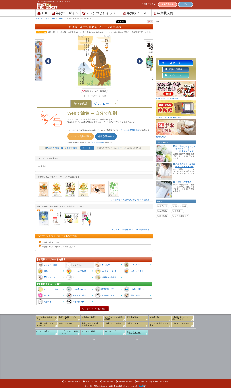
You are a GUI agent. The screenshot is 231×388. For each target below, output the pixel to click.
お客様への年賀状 (108, 277)
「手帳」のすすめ (183, 182)
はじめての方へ (42, 331)
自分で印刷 (80, 103)
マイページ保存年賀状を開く (134, 332)
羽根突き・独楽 (79, 295)
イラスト (138, 13)
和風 (46, 271)
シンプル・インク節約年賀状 (113, 318)
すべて (75, 277)
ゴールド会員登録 (97, 142)
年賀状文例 (154, 317)
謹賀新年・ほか (108, 289)
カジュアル (106, 265)
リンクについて (91, 382)
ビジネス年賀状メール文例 (159, 324)
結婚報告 (163, 211)
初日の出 (163, 206)
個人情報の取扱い (125, 382)
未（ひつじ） (102, 13)
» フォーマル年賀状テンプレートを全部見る (130, 229)
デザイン (67, 13)
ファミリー (135, 265)
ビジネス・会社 (50, 265)
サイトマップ (110, 331)
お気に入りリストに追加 (95, 91)
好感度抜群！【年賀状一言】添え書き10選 (185, 165)
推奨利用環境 (72, 148)
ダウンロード (103, 103)
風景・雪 (47, 302)
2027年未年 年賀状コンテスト (46, 318)
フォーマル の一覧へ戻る (94, 309)
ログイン (186, 4)
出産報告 (178, 211)
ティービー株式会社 (93, 386)
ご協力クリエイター (180, 323)
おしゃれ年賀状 (79, 271)
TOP (44, 13)
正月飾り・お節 (108, 295)
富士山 (43, 166)
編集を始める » (106, 136)
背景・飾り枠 (78, 302)
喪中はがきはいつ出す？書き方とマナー (90, 324)
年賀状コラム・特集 (112, 323)
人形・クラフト (136, 271)
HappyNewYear (79, 289)
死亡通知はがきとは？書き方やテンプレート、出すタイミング (185, 148)
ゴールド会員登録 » (80, 136)
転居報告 (163, 216)
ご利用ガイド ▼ (148, 4)
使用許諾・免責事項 (72, 382)
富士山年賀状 (132, 317)
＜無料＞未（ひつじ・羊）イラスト (181, 318)
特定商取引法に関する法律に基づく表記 (152, 382)
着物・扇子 (135, 295)
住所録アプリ (132, 323)
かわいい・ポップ (108, 271)
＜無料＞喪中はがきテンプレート (45, 324)
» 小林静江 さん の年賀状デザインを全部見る (130, 200)
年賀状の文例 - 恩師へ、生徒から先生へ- (59, 247)
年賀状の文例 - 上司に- (51, 242)
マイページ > (87, 148)
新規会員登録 (167, 4)
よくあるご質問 (88, 331)
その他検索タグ (181, 216)
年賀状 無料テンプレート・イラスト (68, 318)
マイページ (121, 148)
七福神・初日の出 (137, 289)
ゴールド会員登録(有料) (130, 130)
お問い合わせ (108, 382)
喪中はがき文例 (65, 323)
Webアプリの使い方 (55, 148)
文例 (165, 13)
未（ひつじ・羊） (51, 289)
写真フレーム (49, 277)
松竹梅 (46, 295)
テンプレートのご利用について (68, 332)
